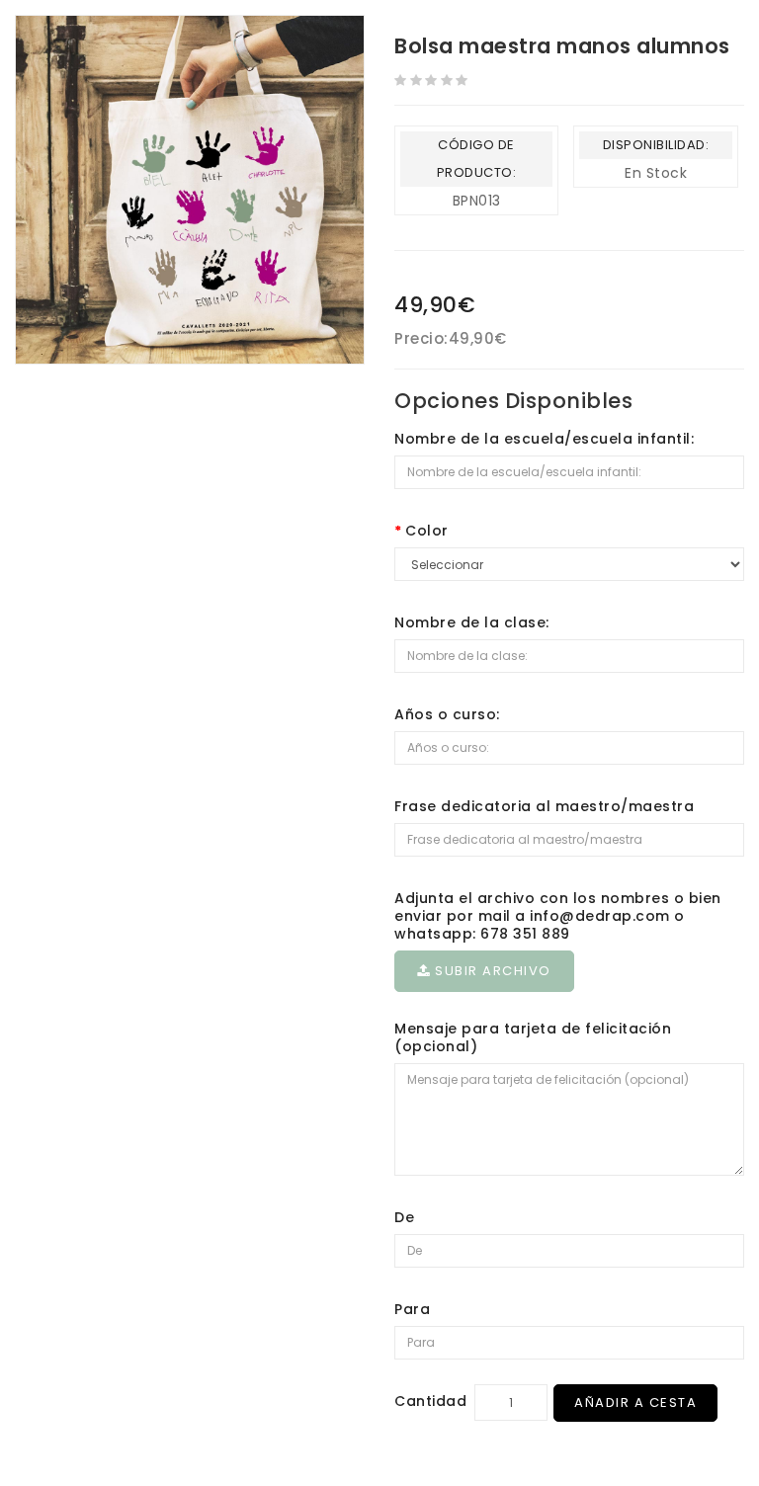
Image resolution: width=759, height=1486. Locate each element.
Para (412, 1309)
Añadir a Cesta (635, 1402)
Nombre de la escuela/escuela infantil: (544, 439)
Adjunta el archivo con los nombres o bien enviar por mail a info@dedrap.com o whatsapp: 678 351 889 (557, 916)
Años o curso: (447, 714)
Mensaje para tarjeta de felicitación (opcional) (532, 1037)
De (404, 1217)
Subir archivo (491, 970)
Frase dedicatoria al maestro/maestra (544, 806)
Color (427, 530)
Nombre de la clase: (471, 622)
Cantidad (430, 1401)
